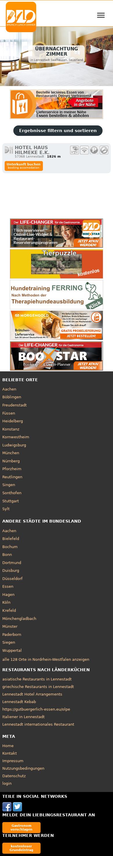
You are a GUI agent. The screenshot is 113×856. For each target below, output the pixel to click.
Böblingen (11, 397)
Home (8, 746)
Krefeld (9, 610)
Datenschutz (14, 776)
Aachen (9, 389)
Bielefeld (10, 538)
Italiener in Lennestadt (23, 717)
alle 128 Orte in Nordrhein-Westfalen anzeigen (45, 659)
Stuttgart (10, 501)
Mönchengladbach (19, 618)
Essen (7, 586)
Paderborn (11, 634)
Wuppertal (12, 650)
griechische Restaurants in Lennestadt (38, 687)
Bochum (10, 547)
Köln (6, 602)
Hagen (8, 594)
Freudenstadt (14, 405)
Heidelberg (12, 421)
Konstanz (10, 429)
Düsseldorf (12, 578)
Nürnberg (11, 461)
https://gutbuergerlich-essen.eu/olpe (36, 709)
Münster (9, 626)
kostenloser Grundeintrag (21, 848)
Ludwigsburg (14, 445)
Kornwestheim (15, 437)
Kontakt (9, 753)
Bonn (7, 554)
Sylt (6, 509)
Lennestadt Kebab (19, 702)
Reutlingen (12, 477)
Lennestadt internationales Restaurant (38, 724)
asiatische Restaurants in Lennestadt (37, 679)
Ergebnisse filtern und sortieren (58, 130)
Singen (8, 485)
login (7, 783)
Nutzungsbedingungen (23, 768)
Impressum (12, 761)
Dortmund (11, 563)
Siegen (8, 642)
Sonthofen (11, 493)
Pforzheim (11, 469)
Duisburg (10, 570)
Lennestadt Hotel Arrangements (32, 694)
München (10, 453)
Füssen (8, 413)
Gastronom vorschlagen (21, 827)
